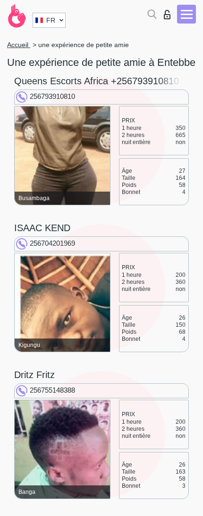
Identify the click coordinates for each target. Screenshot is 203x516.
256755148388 (52, 390)
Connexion (169, 12)
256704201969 (52, 243)
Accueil (18, 44)
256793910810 (52, 96)
